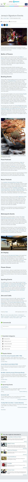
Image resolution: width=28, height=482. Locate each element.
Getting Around (7, 341)
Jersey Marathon (4, 286)
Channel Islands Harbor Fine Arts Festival (12, 303)
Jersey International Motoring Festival (12, 217)
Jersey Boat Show (12, 81)
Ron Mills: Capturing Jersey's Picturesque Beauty (12, 372)
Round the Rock (12, 286)
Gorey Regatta (23, 94)
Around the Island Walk (16, 283)
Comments (5, 21)
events (3, 315)
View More (3, 382)
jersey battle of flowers (13, 315)
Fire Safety (9, 463)
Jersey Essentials (8, 344)
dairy (21, 162)
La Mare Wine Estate (20, 190)
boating (21, 316)
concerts (18, 316)
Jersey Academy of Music (18, 189)
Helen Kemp (4, 361)
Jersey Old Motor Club (6, 231)
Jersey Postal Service (11, 457)
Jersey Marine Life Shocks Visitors (14, 437)
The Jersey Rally (20, 230)
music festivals (13, 316)
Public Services (7, 346)
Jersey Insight (6, 18)
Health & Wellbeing (23, 391)
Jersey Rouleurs (12, 290)
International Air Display (13, 255)
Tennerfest (12, 166)
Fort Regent (15, 187)
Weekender (21, 196)
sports (20, 317)
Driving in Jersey (10, 470)
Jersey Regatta (18, 105)
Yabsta (6, 312)
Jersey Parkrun (4, 387)
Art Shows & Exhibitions (22, 399)
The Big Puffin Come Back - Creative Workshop (12, 403)
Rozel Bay (13, 190)
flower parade (16, 317)
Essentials (25, 448)
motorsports (6, 317)
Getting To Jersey (11, 443)
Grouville (3, 98)
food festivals (7, 316)
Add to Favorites (13, 21)
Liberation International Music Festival (11, 182)
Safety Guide (7, 349)
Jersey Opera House (5, 190)
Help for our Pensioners (12, 450)
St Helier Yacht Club (15, 108)
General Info (7, 339)
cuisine (22, 260)
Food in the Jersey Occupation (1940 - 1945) (11, 356)
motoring (11, 317)
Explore (25, 441)
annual (6, 315)
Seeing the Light (5, 395)
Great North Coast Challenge (17, 285)
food (23, 163)
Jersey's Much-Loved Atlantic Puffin (9, 364)
